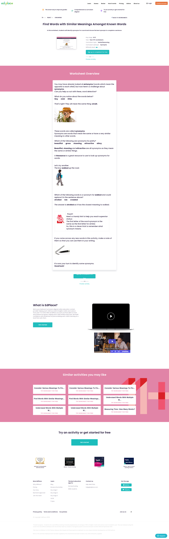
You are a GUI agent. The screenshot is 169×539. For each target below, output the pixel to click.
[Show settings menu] (115, 351)
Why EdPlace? (37, 484)
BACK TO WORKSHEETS (120, 18)
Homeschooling (73, 486)
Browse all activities (56, 487)
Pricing (121, 3)
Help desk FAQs (90, 484)
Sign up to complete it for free (97, 52)
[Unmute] (112, 351)
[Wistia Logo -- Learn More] (125, 351)
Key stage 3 (54, 495)
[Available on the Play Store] (128, 490)
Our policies (63, 512)
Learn (89, 3)
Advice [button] (128, 3)
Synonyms (103, 45)
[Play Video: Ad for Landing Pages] (112, 341)
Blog (52, 484)
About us (136, 3)
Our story (36, 490)
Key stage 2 (54, 493)
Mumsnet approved (39, 493)
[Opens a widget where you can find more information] (161, 536)
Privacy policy (37, 512)
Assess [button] (96, 3)
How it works (112, 3)
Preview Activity (91, 59)
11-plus (52, 501)
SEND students (72, 489)
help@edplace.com (92, 487)
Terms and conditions (51, 512)
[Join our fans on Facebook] (131, 511)
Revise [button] (103, 3)
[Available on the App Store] (128, 485)
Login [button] (150, 3)
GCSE (52, 498)
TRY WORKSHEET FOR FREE (49, 391)
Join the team (37, 495)
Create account (161, 3)
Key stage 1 (54, 490)
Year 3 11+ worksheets (96, 40)
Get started (42, 325)
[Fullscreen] (118, 351)
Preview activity (84, 284)
